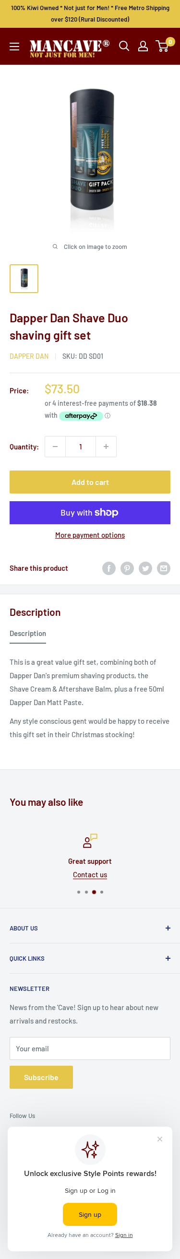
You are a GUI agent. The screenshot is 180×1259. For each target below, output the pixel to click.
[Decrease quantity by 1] (55, 446)
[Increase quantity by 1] (106, 446)
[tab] (28, 635)
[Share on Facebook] (109, 568)
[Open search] (124, 46)
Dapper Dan (29, 356)
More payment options (90, 534)
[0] (162, 46)
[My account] (143, 46)
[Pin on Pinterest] (127, 568)
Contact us (90, 874)
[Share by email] (163, 568)
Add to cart (90, 481)
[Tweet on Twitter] (145, 568)
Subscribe (41, 1077)
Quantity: (24, 446)
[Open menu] (14, 46)
